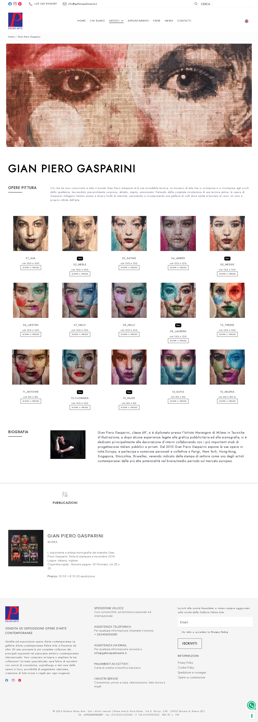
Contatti (184, 20)
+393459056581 (93, 714)
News (169, 20)
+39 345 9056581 (45, 3)
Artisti (114, 20)
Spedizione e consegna (192, 672)
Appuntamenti (138, 20)
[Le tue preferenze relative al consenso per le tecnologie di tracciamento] (252, 716)
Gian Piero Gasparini (29, 36)
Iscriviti (189, 643)
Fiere (157, 20)
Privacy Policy (220, 632)
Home (81, 20)
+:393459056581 (105, 634)
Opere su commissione (191, 677)
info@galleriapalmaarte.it (82, 4)
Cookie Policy (186, 668)
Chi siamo (97, 20)
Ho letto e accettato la (205, 632)
